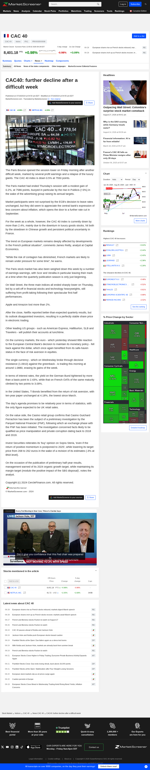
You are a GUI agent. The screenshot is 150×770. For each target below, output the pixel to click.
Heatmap (49, 61)
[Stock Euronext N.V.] (121, 279)
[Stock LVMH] (113, 255)
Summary (7, 61)
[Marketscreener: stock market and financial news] (22, 4)
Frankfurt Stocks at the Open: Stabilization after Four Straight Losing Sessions (43, 669)
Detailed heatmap (138, 428)
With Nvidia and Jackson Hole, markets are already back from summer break (42, 645)
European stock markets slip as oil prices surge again (33, 674)
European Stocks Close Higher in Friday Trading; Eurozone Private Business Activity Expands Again (49, 657)
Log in (123, 4)
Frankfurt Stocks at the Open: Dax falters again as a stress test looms (39, 640)
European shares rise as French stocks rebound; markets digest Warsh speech (115, 48)
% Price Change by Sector (118, 317)
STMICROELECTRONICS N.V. (118, 285)
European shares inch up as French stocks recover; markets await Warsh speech (115, 53)
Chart (106, 174)
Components (62, 61)
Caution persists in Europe (22, 679)
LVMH (108, 255)
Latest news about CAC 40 (18, 603)
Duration (106, 180)
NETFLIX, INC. (16, 593)
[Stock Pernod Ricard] (123, 300)
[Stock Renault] (116, 245)
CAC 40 (13, 588)
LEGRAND (110, 260)
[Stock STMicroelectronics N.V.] (132, 284)
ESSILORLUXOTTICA (114, 250)
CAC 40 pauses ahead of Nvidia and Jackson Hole (32, 630)
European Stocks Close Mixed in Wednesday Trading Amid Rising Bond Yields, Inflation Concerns (47, 685)
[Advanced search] (98, 4)
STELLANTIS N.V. (113, 266)
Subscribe (135, 4)
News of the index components (36, 66)
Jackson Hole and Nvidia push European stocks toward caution (37, 635)
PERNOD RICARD (113, 300)
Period (127, 180)
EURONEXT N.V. (113, 279)
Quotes (18, 61)
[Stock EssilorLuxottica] (125, 250)
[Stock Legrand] (117, 260)
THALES (109, 290)
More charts (140, 221)
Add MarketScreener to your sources (66, 103)
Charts (27, 61)
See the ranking (138, 307)
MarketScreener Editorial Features (82, 66)
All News (17, 66)
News (38, 61)
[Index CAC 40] (24, 110)
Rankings (108, 231)
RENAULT (110, 245)
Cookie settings (54, 759)
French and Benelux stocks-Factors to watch (29, 625)
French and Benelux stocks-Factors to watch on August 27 (35, 620)
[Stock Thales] (115, 289)
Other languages (59, 66)
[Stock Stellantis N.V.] (122, 265)
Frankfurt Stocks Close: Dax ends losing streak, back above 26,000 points (41, 664)
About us (67, 759)
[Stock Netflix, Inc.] (51, 110)
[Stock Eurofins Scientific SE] (130, 294)
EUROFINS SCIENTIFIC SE (117, 295)
